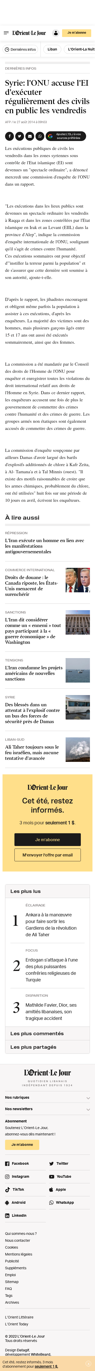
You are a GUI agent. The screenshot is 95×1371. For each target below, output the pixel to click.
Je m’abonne (47, 839)
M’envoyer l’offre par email (48, 854)
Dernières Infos (20, 68)
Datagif (23, 1350)
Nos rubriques (17, 1097)
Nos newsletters (19, 1109)
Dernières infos (23, 49)
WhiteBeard (40, 1354)
